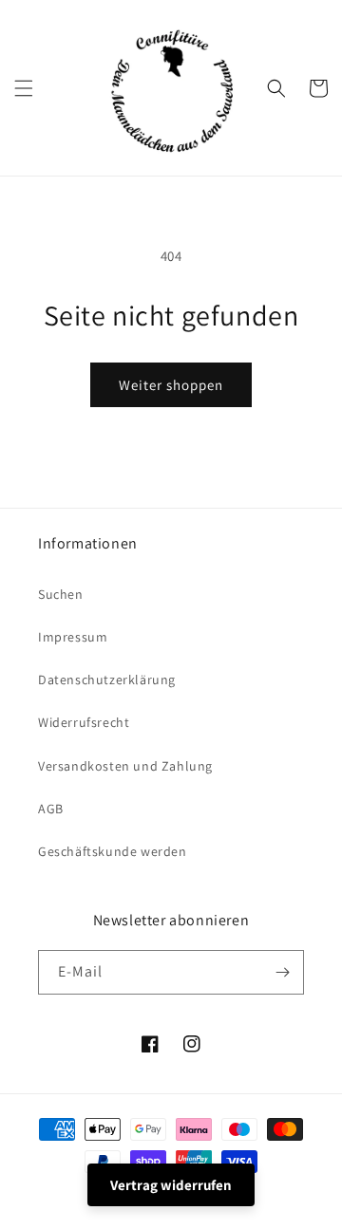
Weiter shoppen (171, 385)
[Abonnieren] (282, 972)
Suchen (61, 594)
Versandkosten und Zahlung (125, 765)
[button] (24, 88)
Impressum (72, 636)
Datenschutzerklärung (107, 679)
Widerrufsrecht (83, 722)
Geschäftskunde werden (112, 851)
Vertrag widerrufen (171, 1185)
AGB (51, 808)
